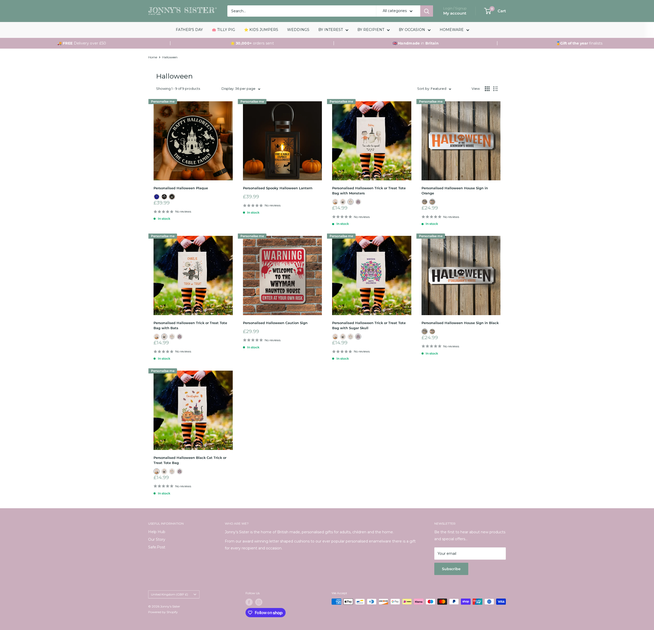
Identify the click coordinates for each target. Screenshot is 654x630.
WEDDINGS (298, 29)
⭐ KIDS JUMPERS (261, 29)
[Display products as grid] (487, 88)
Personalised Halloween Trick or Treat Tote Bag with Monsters (369, 190)
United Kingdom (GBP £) (169, 594)
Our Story (156, 539)
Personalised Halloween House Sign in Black (460, 323)
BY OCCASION (412, 29)
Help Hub (156, 531)
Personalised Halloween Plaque (181, 188)
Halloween (170, 57)
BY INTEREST (330, 29)
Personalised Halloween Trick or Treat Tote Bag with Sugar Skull (369, 325)
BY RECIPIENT (370, 29)
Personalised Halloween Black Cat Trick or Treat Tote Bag (190, 460)
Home (152, 57)
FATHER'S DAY (189, 29)
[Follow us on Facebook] (249, 602)
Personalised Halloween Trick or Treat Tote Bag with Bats (190, 325)
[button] (157, 197)
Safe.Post (156, 547)
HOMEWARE (452, 29)
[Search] (426, 11)
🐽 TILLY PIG (223, 29)
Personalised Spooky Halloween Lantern (277, 188)
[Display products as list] (495, 88)
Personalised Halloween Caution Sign (275, 323)
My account (454, 13)
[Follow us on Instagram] (258, 602)
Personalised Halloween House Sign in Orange (455, 190)
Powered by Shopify (163, 612)
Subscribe (451, 569)
